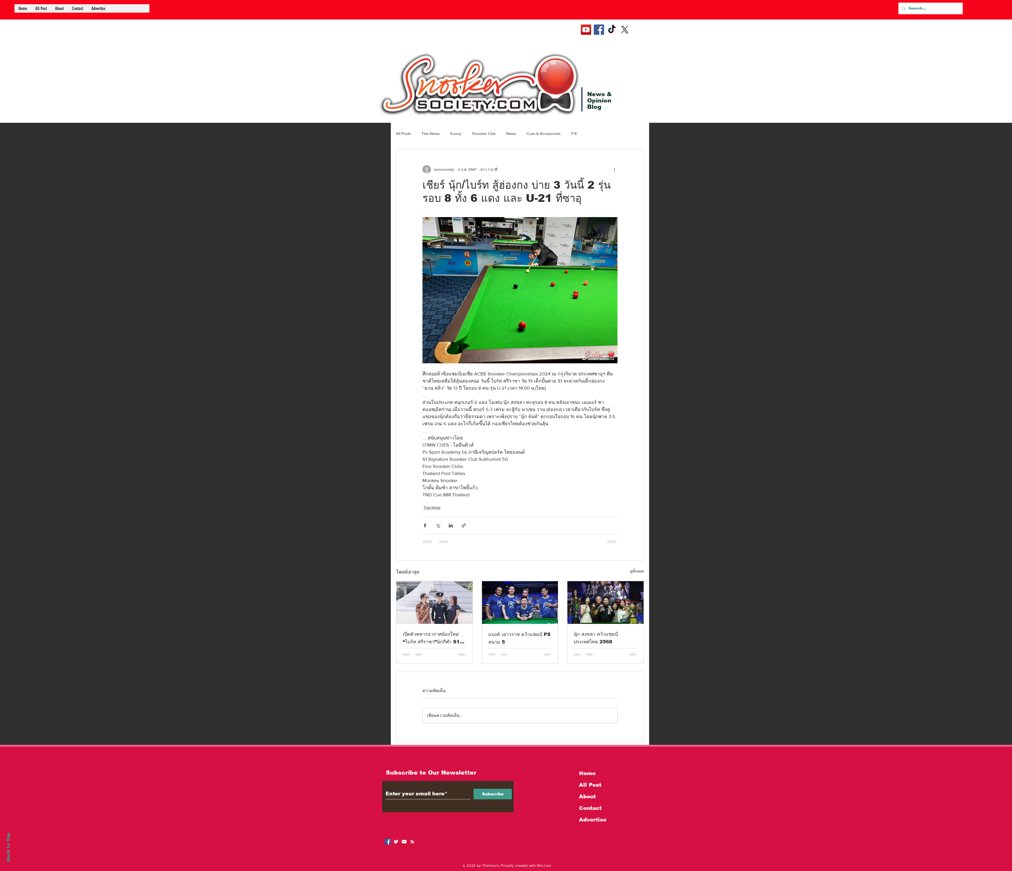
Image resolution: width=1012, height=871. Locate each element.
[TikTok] (612, 30)
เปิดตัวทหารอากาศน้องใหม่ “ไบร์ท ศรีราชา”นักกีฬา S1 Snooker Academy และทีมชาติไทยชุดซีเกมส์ (431, 638)
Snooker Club (484, 133)
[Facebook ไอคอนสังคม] (388, 842)
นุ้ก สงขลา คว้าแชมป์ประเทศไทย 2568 (596, 638)
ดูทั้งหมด (637, 571)
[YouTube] (586, 30)
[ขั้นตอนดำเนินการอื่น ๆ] (614, 169)
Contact (590, 808)
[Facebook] (599, 30)
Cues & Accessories (544, 133)
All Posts (403, 133)
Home (587, 773)
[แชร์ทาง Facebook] (424, 525)
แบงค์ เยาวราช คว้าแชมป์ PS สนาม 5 (519, 638)
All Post (590, 785)
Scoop (455, 133)
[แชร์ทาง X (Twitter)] (437, 525)
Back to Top (8, 847)
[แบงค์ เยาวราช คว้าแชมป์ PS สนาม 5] (520, 602)
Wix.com (544, 865)
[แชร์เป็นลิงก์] (463, 525)
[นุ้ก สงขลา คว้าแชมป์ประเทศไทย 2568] (605, 602)
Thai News (430, 133)
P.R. (574, 133)
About (587, 796)
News (511, 133)
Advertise (592, 820)
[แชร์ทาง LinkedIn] (450, 525)
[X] (625, 30)
